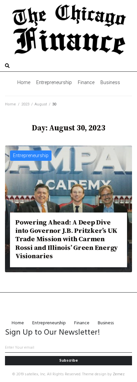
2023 (25, 104)
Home (10, 104)
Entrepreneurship (31, 155)
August (41, 104)
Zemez (119, 374)
